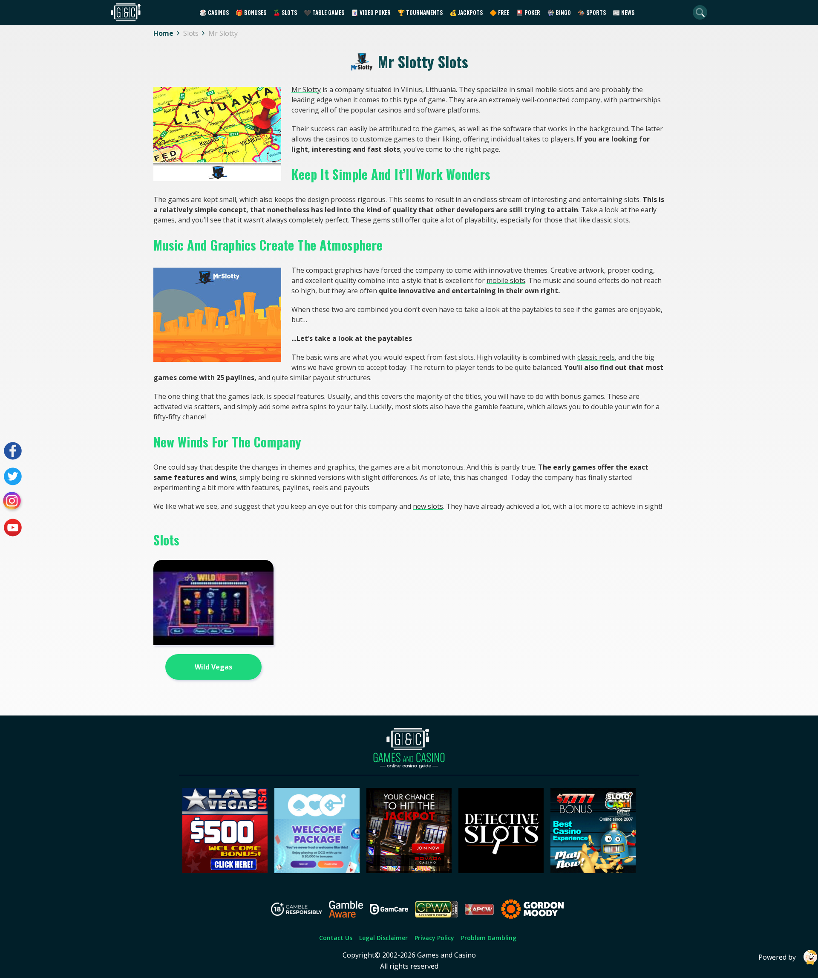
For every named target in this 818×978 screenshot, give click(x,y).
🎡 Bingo (559, 12)
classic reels (596, 357)
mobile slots (506, 280)
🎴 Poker (528, 12)
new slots (428, 506)
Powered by (777, 957)
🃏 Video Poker (371, 12)
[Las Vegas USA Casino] (225, 870)
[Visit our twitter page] (13, 476)
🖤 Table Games (324, 12)
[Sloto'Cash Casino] (593, 870)
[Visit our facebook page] (13, 451)
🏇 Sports (592, 12)
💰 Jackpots (466, 12)
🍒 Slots (285, 12)
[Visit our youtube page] (13, 527)
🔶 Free (499, 12)
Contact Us (335, 938)
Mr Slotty (306, 89)
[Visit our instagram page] (13, 502)
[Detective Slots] (501, 870)
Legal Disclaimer (383, 938)
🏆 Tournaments (420, 12)
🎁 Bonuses (251, 12)
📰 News (623, 12)
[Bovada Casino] (409, 870)
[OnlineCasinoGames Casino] (317, 870)
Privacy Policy (434, 938)
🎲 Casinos (214, 12)
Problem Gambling (488, 938)
